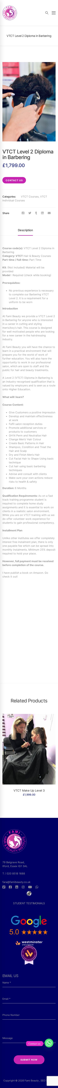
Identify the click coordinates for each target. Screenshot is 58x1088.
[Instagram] (23, 887)
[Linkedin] (42, 213)
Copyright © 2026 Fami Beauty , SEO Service (29, 1080)
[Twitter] (30, 213)
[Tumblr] (36, 213)
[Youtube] (30, 887)
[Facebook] (23, 213)
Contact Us (14, 180)
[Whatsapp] (37, 887)
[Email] (49, 213)
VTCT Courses (30, 196)
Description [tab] (25, 230)
